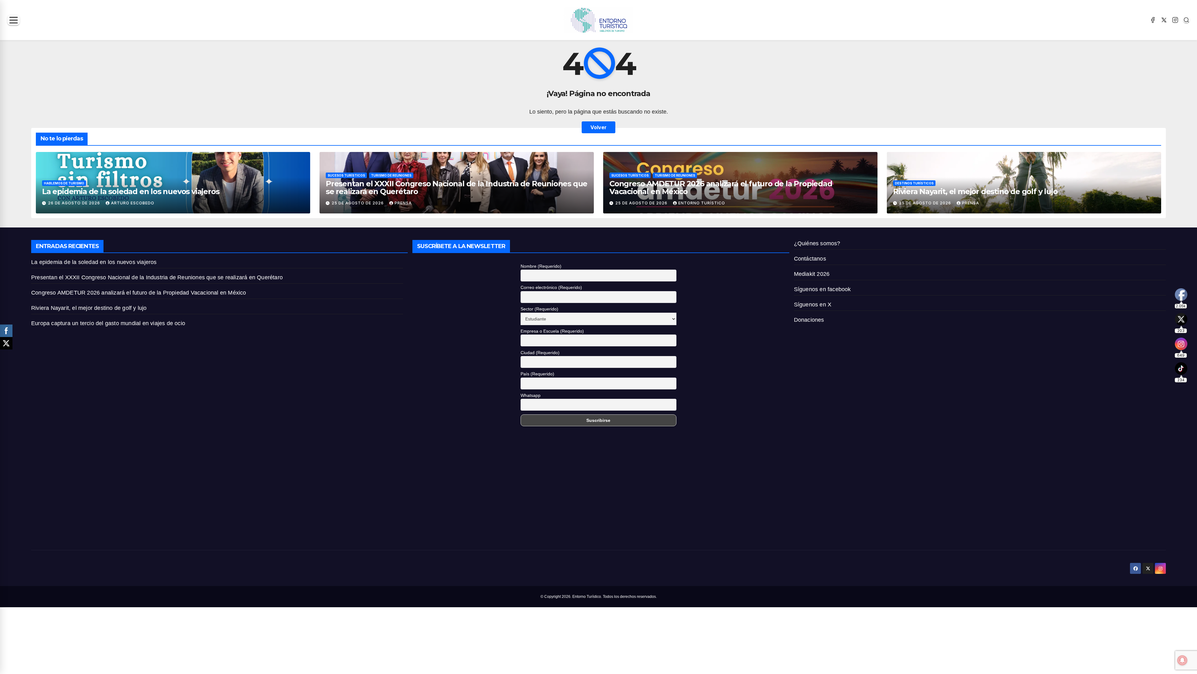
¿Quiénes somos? (817, 243)
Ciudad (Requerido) (540, 352)
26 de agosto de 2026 (74, 203)
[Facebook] (1153, 20)
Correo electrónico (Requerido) (551, 287)
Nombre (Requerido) (541, 266)
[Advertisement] (217, 490)
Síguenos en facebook (822, 289)
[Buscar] (1186, 20)
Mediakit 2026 (812, 274)
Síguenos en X (813, 304)
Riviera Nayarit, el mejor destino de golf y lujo (975, 191)
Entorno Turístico (701, 203)
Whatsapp (531, 395)
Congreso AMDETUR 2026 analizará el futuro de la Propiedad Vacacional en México (720, 187)
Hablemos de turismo (64, 183)
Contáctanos (810, 259)
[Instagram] (1175, 20)
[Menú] (13, 20)
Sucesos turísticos (346, 175)
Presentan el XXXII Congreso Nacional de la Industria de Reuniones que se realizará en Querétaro (456, 187)
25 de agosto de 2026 (358, 203)
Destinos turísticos (914, 183)
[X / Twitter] (1164, 20)
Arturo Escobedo (132, 203)
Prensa (403, 203)
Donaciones (809, 320)
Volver (598, 127)
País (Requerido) (537, 373)
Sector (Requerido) (539, 308)
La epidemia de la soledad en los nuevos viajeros (130, 191)
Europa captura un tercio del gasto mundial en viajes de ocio (109, 323)
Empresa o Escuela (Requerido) (552, 331)
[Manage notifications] (1182, 660)
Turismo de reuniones (391, 175)
